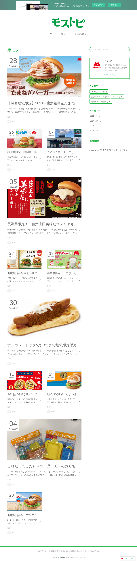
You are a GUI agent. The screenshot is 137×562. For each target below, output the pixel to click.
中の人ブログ (99, 91)
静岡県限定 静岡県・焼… (23, 152)
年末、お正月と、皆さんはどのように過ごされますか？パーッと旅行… (22, 280)
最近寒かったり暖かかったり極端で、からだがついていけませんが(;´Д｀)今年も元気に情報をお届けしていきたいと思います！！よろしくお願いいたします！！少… (42, 231)
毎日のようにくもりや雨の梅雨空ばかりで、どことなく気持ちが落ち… (22, 401)
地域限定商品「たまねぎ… (63, 394)
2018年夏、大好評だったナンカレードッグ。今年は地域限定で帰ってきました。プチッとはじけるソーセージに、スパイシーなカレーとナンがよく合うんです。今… (42, 352)
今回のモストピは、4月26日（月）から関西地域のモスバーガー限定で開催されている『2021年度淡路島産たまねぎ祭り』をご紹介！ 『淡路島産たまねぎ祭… (42, 110)
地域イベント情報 (101, 101)
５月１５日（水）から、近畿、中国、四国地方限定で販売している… (62, 401)
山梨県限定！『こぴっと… (63, 273)
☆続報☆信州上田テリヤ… (63, 152)
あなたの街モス (81, 34)
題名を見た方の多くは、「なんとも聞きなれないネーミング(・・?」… (62, 280)
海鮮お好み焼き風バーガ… (23, 394)
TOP (51, 34)
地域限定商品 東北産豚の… (23, 273)
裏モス (64, 34)
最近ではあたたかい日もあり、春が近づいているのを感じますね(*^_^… (22, 159)
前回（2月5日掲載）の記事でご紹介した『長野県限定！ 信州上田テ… (62, 159)
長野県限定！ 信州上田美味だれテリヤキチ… (44, 224)
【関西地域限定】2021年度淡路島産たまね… (42, 103)
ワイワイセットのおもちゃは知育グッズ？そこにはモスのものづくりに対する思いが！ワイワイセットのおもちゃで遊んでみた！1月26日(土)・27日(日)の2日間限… (42, 473)
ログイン (114, 4)
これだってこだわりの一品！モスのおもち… (43, 466)
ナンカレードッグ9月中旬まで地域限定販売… (43, 345)
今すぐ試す (98, 4)
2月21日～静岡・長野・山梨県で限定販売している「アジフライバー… (22, 522)
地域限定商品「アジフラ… (23, 515)
